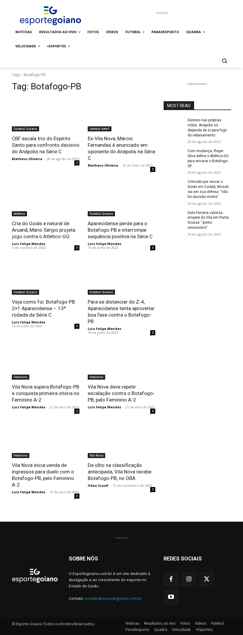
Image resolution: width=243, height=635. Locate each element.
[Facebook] (171, 579)
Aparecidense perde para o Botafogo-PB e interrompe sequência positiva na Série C (120, 229)
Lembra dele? (99, 129)
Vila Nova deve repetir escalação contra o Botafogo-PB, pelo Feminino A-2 (121, 393)
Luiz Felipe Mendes (28, 243)
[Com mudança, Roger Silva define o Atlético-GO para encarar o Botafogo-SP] (174, 156)
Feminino (21, 377)
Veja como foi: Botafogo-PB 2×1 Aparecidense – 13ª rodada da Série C (43, 308)
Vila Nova (96, 455)
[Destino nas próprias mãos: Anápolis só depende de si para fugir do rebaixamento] (174, 125)
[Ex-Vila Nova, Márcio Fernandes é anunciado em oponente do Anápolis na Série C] (121, 114)
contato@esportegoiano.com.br (113, 598)
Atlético (19, 214)
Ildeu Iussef (98, 485)
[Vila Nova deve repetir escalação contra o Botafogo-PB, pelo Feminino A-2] (121, 363)
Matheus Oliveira (27, 159)
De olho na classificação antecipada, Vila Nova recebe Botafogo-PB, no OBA (119, 471)
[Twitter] (206, 579)
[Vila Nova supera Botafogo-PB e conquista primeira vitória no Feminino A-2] (45, 363)
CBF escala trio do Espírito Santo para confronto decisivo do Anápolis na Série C (45, 145)
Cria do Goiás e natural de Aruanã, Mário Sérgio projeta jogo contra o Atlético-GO (43, 229)
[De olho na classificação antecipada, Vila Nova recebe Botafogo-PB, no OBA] (121, 441)
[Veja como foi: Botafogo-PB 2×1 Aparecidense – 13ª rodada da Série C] (45, 278)
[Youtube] (171, 597)
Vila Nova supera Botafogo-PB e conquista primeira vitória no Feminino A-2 (45, 393)
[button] (224, 60)
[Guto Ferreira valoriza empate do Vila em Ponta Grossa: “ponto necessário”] (174, 217)
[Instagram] (188, 579)
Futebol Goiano (25, 129)
